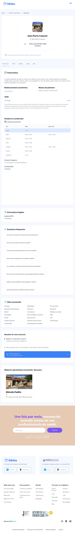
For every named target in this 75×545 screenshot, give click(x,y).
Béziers (6, 312)
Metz (51, 314)
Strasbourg (66, 498)
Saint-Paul (30, 309)
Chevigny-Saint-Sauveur (34, 320)
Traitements (39, 495)
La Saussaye (31, 312)
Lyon (53, 494)
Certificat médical (26, 488)
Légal (28, 63)
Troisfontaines (54, 320)
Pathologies (39, 488)
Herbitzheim (30, 306)
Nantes (65, 488)
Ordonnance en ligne (25, 496)
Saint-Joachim (31, 317)
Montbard (53, 309)
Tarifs (13, 63)
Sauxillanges (8, 323)
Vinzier (6, 317)
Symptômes (39, 492)
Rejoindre (7, 495)
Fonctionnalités (9, 488)
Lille (51, 317)
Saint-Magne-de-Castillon (34, 323)
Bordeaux (66, 492)
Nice (53, 504)
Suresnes (7, 306)
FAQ (34, 63)
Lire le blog (7, 502)
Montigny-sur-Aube (55, 312)
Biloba (3, 13)
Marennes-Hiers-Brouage (11, 309)
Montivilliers (7, 314)
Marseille (55, 497)
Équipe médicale (9, 492)
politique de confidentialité (42, 437)
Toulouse (54, 500)
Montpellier (66, 502)
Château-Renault (9, 320)
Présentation (5, 63)
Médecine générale (14, 13)
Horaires (21, 63)
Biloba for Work (9, 498)
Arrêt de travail (25, 492)
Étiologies (39, 498)
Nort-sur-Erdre (54, 306)
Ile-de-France (54, 489)
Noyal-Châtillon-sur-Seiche (35, 314)
